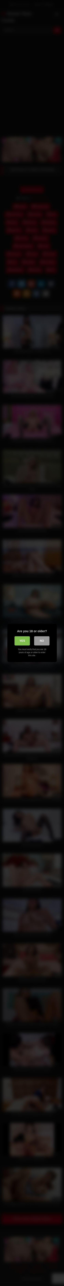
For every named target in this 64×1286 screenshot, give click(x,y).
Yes (22, 640)
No (42, 640)
